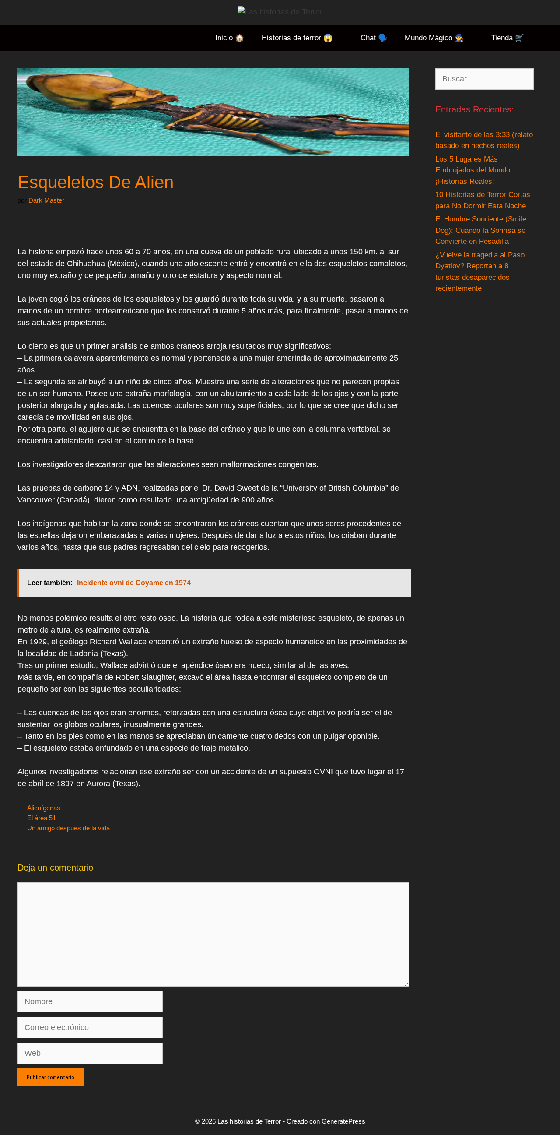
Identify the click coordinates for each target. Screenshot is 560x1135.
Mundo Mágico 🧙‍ (434, 38)
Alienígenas (43, 808)
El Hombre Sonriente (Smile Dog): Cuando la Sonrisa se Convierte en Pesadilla (480, 230)
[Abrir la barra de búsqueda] (546, 38)
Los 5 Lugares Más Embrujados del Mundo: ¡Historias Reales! (473, 170)
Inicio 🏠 (229, 38)
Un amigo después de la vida (68, 828)
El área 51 (41, 818)
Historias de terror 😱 (297, 38)
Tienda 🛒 (507, 38)
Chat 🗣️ (373, 38)
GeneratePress (343, 1121)
